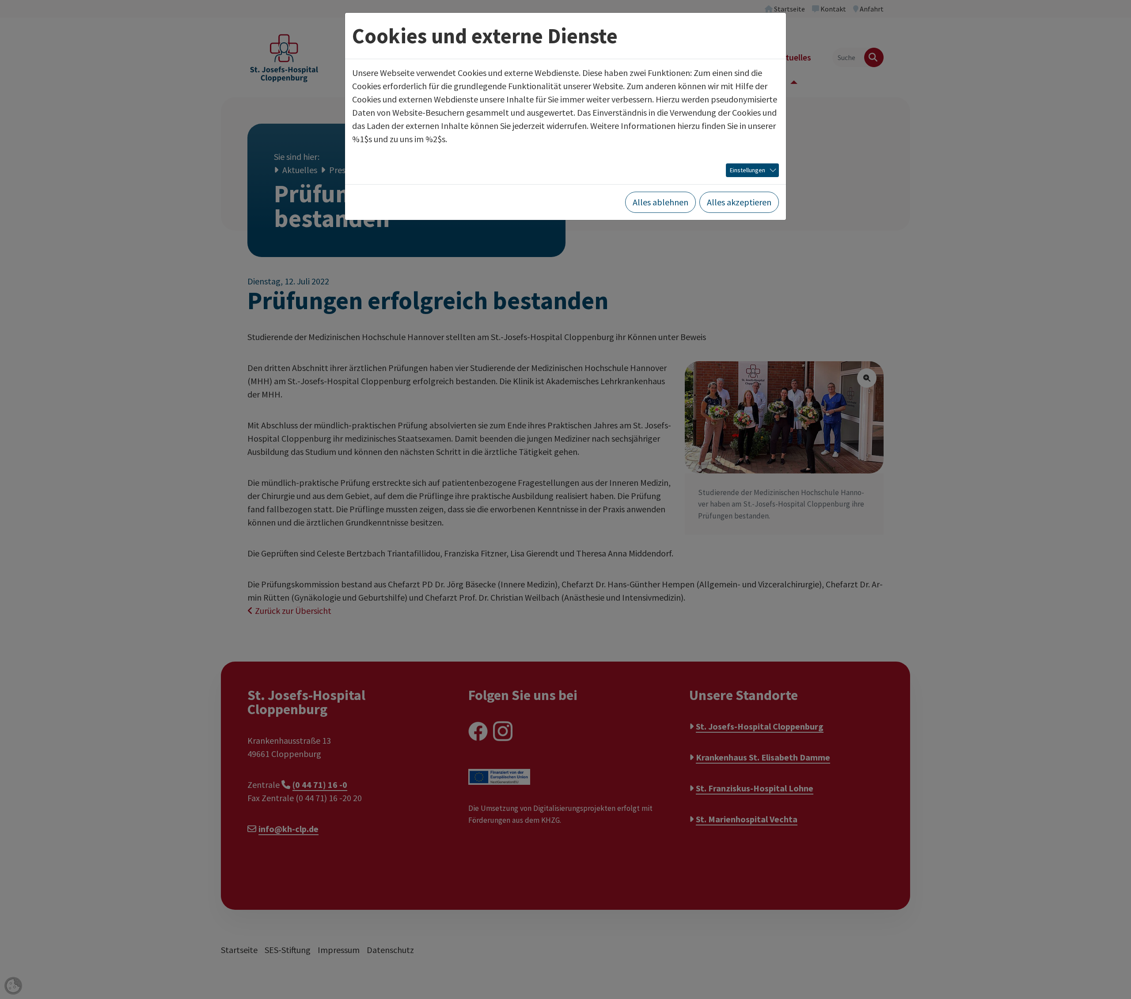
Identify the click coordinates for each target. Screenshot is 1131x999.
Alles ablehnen (660, 202)
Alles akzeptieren (739, 202)
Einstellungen (747, 170)
